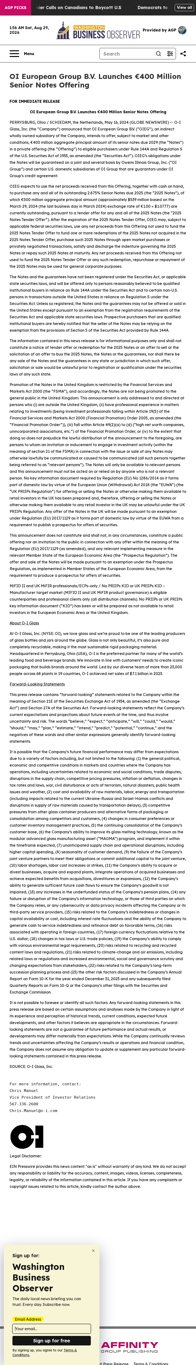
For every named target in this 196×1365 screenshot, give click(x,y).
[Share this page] (183, 53)
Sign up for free (51, 1341)
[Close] (93, 1250)
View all (184, 7)
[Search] (158, 53)
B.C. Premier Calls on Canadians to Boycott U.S (69, 7)
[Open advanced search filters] (170, 53)
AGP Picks (15, 7)
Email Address (28, 1319)
